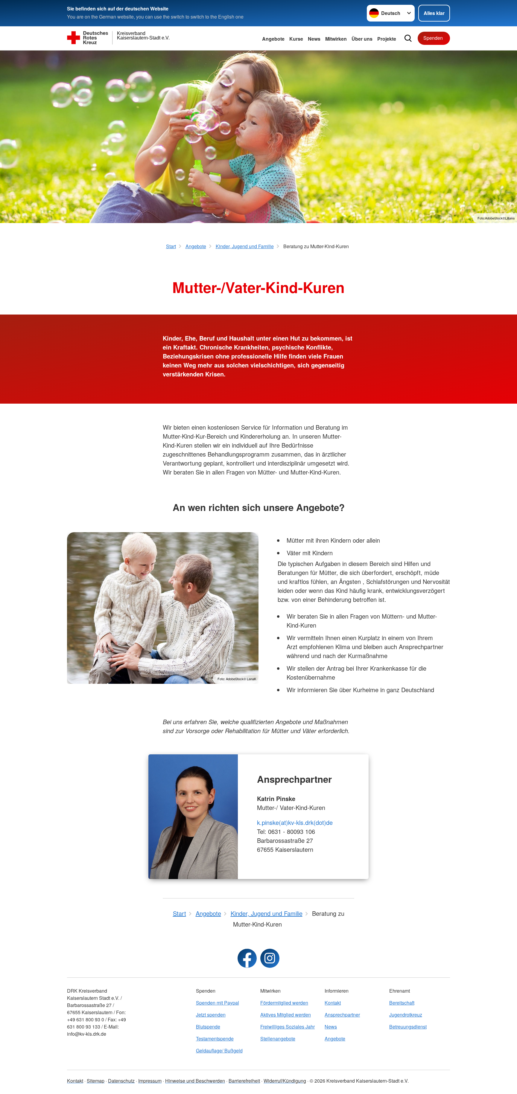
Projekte (386, 38)
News (314, 38)
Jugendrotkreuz (405, 1014)
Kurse (296, 38)
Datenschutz (121, 1080)
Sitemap (95, 1080)
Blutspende (208, 1026)
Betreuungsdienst (408, 1026)
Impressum (150, 1080)
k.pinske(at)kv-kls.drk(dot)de (295, 822)
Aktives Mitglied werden (285, 1014)
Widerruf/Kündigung (285, 1080)
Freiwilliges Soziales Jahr (287, 1026)
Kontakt (333, 1002)
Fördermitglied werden (284, 1002)
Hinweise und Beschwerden (195, 1080)
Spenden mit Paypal (217, 1002)
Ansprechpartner (342, 1014)
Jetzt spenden (211, 1014)
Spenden (433, 37)
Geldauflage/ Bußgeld (219, 1050)
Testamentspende (215, 1038)
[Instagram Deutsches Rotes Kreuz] (269, 958)
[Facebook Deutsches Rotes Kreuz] (247, 958)
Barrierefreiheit (244, 1080)
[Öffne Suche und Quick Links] (408, 38)
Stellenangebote (277, 1038)
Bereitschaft (401, 1002)
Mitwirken (336, 38)
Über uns (362, 38)
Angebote (273, 38)
